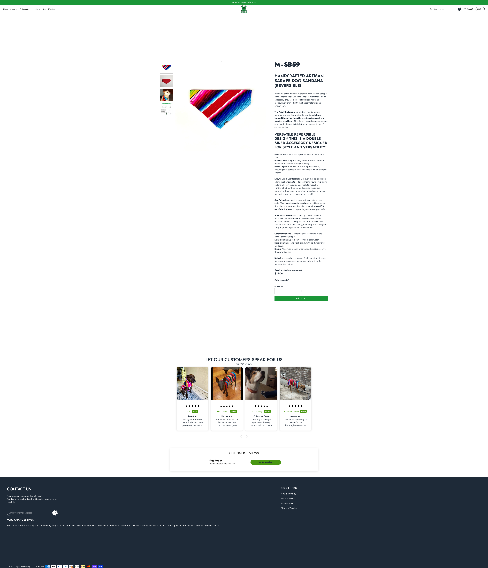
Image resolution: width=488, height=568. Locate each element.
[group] (166, 67)
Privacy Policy (287, 503)
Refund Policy (287, 498)
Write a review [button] (265, 462)
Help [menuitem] (35, 9)
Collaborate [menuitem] (24, 9)
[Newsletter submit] (54, 512)
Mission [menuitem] (51, 9)
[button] (242, 436)
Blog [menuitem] (44, 9)
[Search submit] (459, 9)
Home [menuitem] (5, 9)
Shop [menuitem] (12, 9)
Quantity (278, 286)
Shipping (278, 270)
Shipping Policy (288, 493)
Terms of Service (289, 508)
